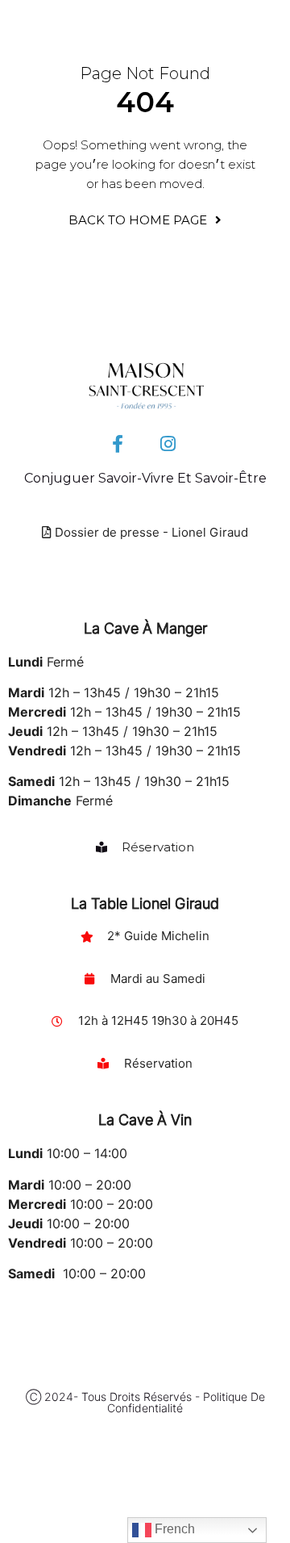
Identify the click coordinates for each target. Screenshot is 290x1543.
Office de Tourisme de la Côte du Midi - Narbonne (129, 1463)
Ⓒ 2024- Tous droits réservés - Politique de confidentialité (145, 1402)
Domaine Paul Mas (64, 1528)
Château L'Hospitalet (71, 1499)
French (173, 1529)
